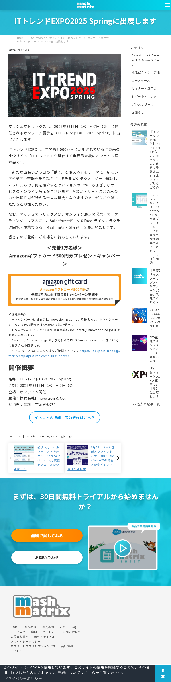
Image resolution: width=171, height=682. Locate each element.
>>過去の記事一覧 (146, 404)
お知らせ (138, 112)
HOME (15, 627)
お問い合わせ (47, 557)
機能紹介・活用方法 (146, 72)
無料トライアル (44, 636)
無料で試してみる (47, 535)
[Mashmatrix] (124, 525)
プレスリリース (142, 104)
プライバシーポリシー (26, 641)
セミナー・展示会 (144, 88)
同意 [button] (163, 673)
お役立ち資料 (20, 636)
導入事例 (48, 627)
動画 (34, 631)
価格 (62, 627)
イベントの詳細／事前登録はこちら (65, 417)
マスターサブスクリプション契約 (33, 646)
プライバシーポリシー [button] (23, 678)
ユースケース (141, 80)
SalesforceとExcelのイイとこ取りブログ (146, 59)
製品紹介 (31, 627)
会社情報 (67, 646)
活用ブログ (18, 631)
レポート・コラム (144, 96)
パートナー (50, 631)
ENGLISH (17, 651)
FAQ (74, 627)
